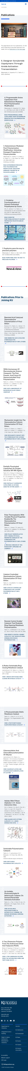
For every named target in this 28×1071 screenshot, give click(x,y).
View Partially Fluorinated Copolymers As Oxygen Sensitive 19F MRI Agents (12, 485)
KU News (18, 1037)
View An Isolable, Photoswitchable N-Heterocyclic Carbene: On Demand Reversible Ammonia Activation (13, 912)
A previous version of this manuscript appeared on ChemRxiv (13, 546)
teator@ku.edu (5, 1014)
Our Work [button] (4, 7)
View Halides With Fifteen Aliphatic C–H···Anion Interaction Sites (13, 821)
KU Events (18, 1041)
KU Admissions (19, 1030)
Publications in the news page (17, 49)
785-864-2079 (5, 1016)
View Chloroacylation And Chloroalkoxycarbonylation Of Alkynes (13, 771)
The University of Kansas (9, 1067)
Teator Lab (3, 4)
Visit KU (18, 1026)
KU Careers (18, 1044)
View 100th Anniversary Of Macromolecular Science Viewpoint (12, 390)
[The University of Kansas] (9, 1004)
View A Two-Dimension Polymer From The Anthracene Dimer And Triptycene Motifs (13, 958)
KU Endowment (20, 1033)
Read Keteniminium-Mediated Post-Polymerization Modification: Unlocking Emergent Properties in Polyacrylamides (12, 168)
